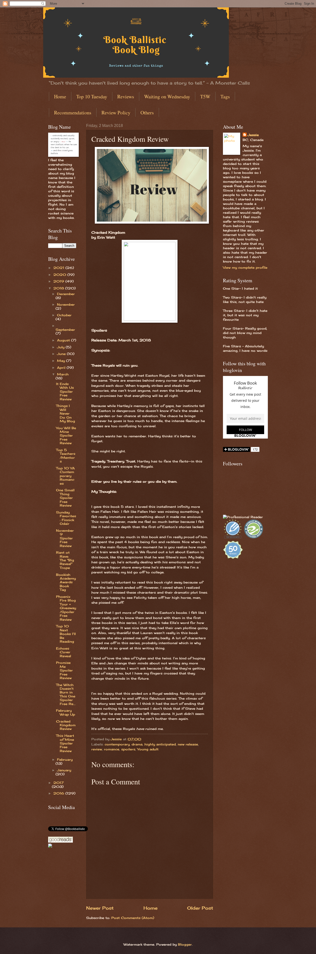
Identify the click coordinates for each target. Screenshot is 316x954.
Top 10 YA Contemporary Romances (65, 475)
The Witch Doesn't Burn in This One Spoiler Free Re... (66, 694)
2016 (59, 793)
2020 (60, 275)
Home (60, 96)
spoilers (128, 749)
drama (137, 744)
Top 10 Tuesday (91, 96)
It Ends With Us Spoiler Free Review (65, 391)
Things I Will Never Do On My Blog (65, 413)
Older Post (200, 908)
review (96, 749)
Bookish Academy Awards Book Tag (66, 582)
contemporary (117, 744)
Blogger (185, 944)
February (65, 759)
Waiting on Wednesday (167, 96)
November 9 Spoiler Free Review (65, 538)
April (62, 368)
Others (147, 112)
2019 (59, 281)
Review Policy (115, 112)
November (66, 304)
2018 (59, 288)
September (65, 330)
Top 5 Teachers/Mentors (65, 455)
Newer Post (100, 908)
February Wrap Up (65, 712)
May (61, 361)
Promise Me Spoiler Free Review (64, 670)
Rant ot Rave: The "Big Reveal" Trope (65, 560)
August (64, 340)
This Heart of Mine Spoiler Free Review (65, 743)
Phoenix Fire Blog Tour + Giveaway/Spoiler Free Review (66, 608)
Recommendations (72, 112)
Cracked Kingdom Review (66, 725)
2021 (59, 268)
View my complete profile (245, 267)
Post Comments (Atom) (132, 918)
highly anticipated (160, 744)
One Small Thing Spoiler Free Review (65, 497)
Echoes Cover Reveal (63, 652)
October (64, 315)
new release (188, 744)
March (63, 374)
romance (111, 749)
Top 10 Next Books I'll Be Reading (66, 633)
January (64, 770)
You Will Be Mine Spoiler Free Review (66, 435)
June (62, 354)
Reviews (125, 96)
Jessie (253, 135)
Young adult (147, 749)
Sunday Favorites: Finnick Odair (66, 518)
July (61, 347)
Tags (225, 96)
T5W (205, 96)
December (66, 294)
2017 (58, 783)
